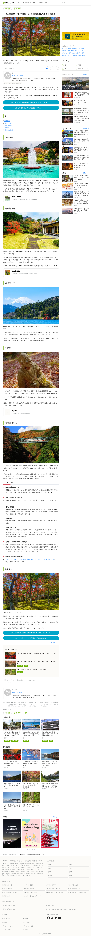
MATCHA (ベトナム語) (74, 888)
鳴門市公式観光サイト (9, 909)
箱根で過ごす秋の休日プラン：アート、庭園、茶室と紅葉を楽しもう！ (37, 662)
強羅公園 (7, 121)
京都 (74, 48)
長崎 (82, 53)
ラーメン (70, 55)
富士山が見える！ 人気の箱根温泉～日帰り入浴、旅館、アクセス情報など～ (30, 559)
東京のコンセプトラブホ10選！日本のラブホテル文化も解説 (81, 165)
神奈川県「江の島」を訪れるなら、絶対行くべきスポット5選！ (12, 806)
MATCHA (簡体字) (29, 888)
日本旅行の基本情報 (29, 2)
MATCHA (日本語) (7, 885)
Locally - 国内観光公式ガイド (32, 896)
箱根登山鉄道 (9, 130)
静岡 (75, 55)
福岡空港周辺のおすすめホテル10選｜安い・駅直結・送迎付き (81, 210)
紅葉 (26, 713)
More (55, 817)
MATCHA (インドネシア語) (53, 888)
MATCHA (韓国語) (7, 888)
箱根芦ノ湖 (8, 125)
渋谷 (74, 53)
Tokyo (65, 53)
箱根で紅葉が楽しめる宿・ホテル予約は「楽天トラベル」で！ (31, 102)
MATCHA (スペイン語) (30, 892)
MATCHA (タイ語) (73, 885)
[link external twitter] (52, 918)
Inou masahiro (28, 738)
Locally (40, 2)
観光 (66, 68)
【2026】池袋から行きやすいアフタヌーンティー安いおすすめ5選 (81, 177)
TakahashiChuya (10, 738)
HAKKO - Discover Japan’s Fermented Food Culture (61, 909)
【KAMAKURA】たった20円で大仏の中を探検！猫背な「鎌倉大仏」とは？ (12, 733)
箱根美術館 (8, 123)
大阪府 (70, 864)
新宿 (84, 55)
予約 (46, 2)
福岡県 (49, 872)
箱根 (26, 666)
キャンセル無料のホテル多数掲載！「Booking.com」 (31, 108)
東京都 (49, 864)
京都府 (49, 868)
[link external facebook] (48, 918)
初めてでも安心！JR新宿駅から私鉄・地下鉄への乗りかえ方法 (81, 140)
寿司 (64, 50)
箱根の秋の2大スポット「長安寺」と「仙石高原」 (32, 669)
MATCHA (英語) (28, 885)
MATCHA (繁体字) (51, 885)
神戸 (78, 53)
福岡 (70, 53)
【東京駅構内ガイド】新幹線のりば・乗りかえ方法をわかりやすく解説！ (81, 157)
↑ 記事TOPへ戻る (53, 643)
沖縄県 (70, 872)
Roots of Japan (50, 905)
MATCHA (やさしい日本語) (10, 892)
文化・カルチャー (83, 68)
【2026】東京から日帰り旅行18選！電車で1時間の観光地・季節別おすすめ (81, 132)
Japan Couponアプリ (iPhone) (54, 892)
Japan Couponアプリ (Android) (77, 892)
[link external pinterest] (56, 918)
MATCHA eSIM (6, 896)
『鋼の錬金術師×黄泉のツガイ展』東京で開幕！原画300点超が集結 (81, 94)
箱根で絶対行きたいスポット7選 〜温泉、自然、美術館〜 (12, 785)
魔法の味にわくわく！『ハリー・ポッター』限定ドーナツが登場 (81, 102)
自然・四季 (17, 9)
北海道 (70, 868)
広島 (81, 50)
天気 (73, 50)
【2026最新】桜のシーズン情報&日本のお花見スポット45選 (31, 763)
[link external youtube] (59, 918)
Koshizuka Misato (17, 76)
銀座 (77, 50)
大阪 (78, 48)
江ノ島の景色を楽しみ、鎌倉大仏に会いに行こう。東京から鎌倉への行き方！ (31, 733)
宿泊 (69, 50)
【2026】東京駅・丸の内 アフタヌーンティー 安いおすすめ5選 (81, 185)
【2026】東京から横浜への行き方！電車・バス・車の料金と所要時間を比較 (50, 733)
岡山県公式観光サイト (9, 905)
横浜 (80, 55)
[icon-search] (87, 2)
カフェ (65, 48)
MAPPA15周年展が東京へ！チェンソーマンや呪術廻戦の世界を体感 (81, 118)
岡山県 (70, 875)
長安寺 (7, 128)
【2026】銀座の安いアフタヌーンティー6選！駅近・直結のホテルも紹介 (81, 201)
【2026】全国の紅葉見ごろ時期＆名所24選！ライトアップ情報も (36, 654)
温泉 (83, 48)
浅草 (70, 48)
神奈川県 (7, 9)
